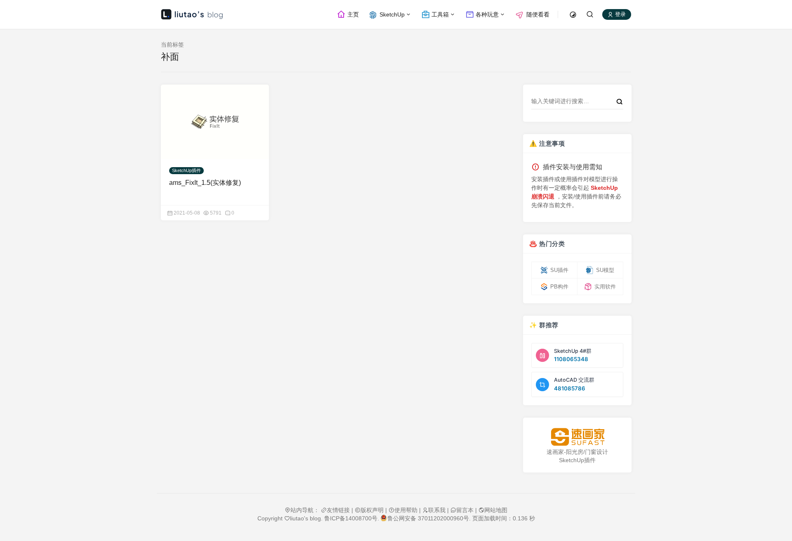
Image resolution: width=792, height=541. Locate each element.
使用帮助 (405, 510)
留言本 (465, 510)
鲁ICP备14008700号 (350, 518)
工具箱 (439, 14)
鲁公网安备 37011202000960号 (428, 518)
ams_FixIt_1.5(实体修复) (205, 182)
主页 (352, 14)
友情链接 (338, 510)
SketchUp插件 (186, 170)
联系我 (437, 510)
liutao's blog (305, 518)
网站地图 (495, 510)
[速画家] (577, 437)
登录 (619, 15)
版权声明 (372, 510)
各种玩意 (486, 14)
